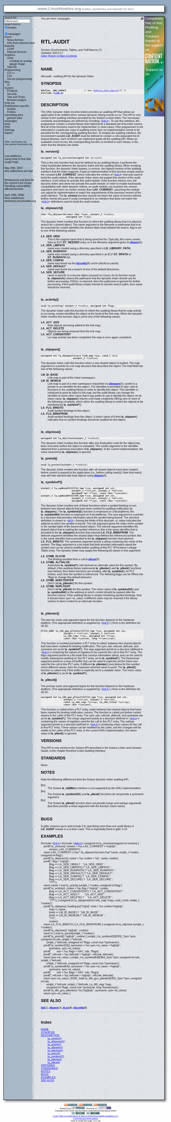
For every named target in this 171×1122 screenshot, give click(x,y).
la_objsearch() (56, 1041)
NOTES (45, 1071)
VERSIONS (48, 1065)
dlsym (92, 559)
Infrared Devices (16, 52)
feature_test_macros (105, 90)
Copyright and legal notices (85, 1118)
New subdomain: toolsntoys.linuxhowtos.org (20, 199)
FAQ (7, 127)
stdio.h (78, 843)
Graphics (10, 55)
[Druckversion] (142, 19)
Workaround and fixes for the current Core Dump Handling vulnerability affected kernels (19, 184)
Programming (13, 70)
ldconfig (81, 263)
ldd (43, 1007)
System (9, 88)
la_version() (55, 1038)
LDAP (10, 49)
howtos (12, 27)
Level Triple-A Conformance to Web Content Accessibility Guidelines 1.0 (85, 1116)
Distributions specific (17, 106)
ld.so (66, 1007)
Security (12, 94)
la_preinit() (54, 1053)
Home (8, 37)
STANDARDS (49, 1068)
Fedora (11, 112)
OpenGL (12, 67)
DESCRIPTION (50, 1035)
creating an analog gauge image (21, 62)
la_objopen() (55, 1047)
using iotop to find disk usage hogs (18, 160)
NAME (45, 1029)
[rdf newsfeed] (70, 1105)
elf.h (70, 520)
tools (7, 124)
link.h (58, 93)
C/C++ (11, 73)
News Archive (15, 40)
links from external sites (21, 43)
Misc (7, 82)
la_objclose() (55, 1050)
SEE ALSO (47, 1080)
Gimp (10, 58)
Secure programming (19, 79)
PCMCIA (12, 91)
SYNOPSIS (48, 1032)
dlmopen (114, 383)
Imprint (9, 133)
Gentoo (11, 109)
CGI (9, 76)
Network (9, 46)
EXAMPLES (48, 1077)
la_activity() (54, 1044)
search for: (11, 17)
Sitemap (9, 130)
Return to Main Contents (62, 56)
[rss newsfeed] (85, 1105)
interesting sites (14, 115)
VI (8, 85)
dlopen (134, 242)
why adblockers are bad (19, 171)
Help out (10, 103)
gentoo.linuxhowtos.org (21, 144)
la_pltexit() (54, 1062)
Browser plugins (16, 100)
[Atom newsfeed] (100, 1105)
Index (44, 56)
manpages (14, 34)
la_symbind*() (56, 1056)
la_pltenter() (55, 1059)
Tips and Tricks (16, 97)
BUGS (45, 1074)
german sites (14, 118)
